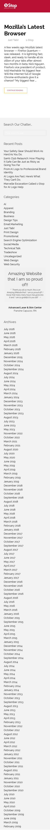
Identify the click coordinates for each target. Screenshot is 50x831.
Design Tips (11, 220)
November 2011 (13, 758)
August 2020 (11, 449)
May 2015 (9, 629)
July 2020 (9, 453)
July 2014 (9, 666)
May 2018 (9, 513)
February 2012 (12, 750)
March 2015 (10, 637)
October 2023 (12, 409)
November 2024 (13, 361)
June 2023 (9, 425)
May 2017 (9, 561)
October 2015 (12, 617)
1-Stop (30, 40)
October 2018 (12, 493)
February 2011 (12, 774)
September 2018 (13, 497)
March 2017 (10, 569)
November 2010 (13, 782)
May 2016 (9, 605)
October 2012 (12, 730)
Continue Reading (15, 90)
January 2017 (11, 577)
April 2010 (9, 806)
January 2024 (11, 397)
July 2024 (9, 377)
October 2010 (12, 786)
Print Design (11, 232)
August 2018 (11, 501)
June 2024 (10, 381)
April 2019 (9, 469)
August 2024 (11, 373)
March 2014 (10, 682)
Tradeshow (10, 252)
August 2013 (11, 706)
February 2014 (12, 686)
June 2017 (9, 557)
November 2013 (13, 694)
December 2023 (13, 401)
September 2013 (13, 702)
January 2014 (11, 690)
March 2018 (10, 521)
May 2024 (9, 385)
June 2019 (9, 461)
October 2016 (12, 589)
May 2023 (9, 429)
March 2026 (11, 345)
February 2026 (12, 349)
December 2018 (13, 485)
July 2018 (9, 505)
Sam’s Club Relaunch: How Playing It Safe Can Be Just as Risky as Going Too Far (24, 161)
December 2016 (13, 581)
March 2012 (10, 746)
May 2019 (9, 465)
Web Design (11, 260)
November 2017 (13, 537)
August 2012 (11, 734)
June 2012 (9, 738)
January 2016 (11, 613)
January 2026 (11, 353)
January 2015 (11, 641)
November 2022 (13, 433)
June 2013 (9, 710)
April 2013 (9, 718)
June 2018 (9, 509)
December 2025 (13, 357)
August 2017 (11, 549)
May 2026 (9, 337)
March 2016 (10, 609)
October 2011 (11, 762)
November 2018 (13, 489)
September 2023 (13, 413)
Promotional (11, 236)
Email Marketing (13, 224)
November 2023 (13, 405)
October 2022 (12, 437)
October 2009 (12, 810)
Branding (9, 212)
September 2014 (13, 658)
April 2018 (9, 517)
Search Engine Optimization (20, 240)
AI (5, 204)
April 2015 (9, 633)
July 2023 (9, 421)
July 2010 (9, 794)
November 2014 (13, 649)
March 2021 (10, 441)
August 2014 (11, 662)
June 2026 (10, 333)
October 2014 (12, 653)
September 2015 (13, 621)
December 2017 (13, 533)
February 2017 (12, 573)
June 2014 (9, 670)
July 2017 (9, 553)
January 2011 (11, 778)
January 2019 (11, 481)
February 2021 (12, 445)
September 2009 (14, 814)
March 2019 (10, 473)
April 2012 (9, 742)
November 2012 (13, 726)
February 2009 (12, 826)
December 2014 (13, 645)
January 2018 (11, 529)
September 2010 (13, 790)
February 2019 (12, 477)
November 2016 (13, 585)
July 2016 (9, 601)
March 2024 (11, 393)
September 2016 (13, 593)
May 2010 (9, 802)
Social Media (11, 244)
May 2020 (9, 457)
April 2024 (9, 389)
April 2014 (9, 678)
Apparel (8, 208)
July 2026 (9, 329)
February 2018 (12, 525)
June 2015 (9, 625)
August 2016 (11, 597)
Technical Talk (12, 248)
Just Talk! (13, 40)
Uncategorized (12, 256)
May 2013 (9, 714)
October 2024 (12, 365)
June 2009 (10, 818)
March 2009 (11, 822)
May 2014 (9, 674)
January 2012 (11, 754)
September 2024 (14, 369)
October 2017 (12, 541)
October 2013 (12, 698)
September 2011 (13, 766)
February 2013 (12, 722)
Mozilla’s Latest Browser (24, 30)
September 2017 (13, 545)
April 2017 (9, 565)
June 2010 (9, 798)
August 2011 (11, 770)
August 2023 (11, 417)
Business (9, 216)
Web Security (12, 264)
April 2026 (9, 341)
